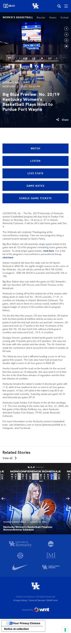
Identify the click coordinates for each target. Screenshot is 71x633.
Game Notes (36, 186)
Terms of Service (37, 600)
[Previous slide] (3, 498)
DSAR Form (52, 600)
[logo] (35, 586)
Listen (35, 161)
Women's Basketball (18, 17)
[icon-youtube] (66, 46)
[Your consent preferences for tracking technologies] (65, 630)
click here (48, 250)
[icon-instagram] (66, 40)
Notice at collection (16, 629)
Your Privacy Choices (26, 623)
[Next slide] (67, 498)
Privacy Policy (20, 600)
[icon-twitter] (66, 34)
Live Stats (36, 173)
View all (7, 458)
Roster (41, 17)
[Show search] (59, 6)
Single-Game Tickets (35, 198)
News (52, 17)
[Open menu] (66, 6)
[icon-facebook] (66, 29)
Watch (35, 148)
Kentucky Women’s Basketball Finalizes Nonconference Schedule (27, 528)
